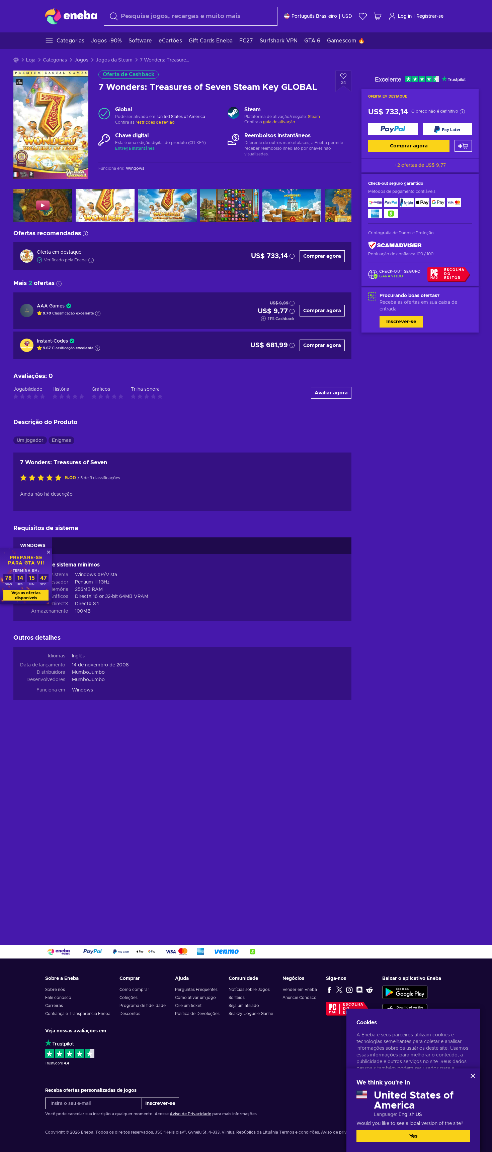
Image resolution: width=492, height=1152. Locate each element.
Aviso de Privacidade (190, 1114)
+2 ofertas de (420, 165)
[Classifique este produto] (42, 478)
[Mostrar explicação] (97, 313)
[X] (339, 990)
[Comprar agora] (393, 129)
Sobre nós (55, 990)
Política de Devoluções (197, 1014)
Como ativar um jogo (195, 998)
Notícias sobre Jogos (249, 990)
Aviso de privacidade (341, 1132)
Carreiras (54, 1006)
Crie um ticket (188, 1006)
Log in (405, 16)
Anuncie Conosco (299, 998)
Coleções (128, 998)
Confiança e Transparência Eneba (77, 1014)
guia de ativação (279, 122)
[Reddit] (369, 990)
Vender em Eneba (299, 990)
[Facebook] (329, 990)
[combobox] (190, 16)
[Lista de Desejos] (362, 16)
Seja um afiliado (244, 1006)
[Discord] (359, 990)
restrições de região (155, 122)
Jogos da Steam (114, 60)
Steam (314, 117)
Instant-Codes (52, 341)
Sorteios (237, 998)
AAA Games (51, 306)
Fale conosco (58, 998)
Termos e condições (299, 1132)
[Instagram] (349, 990)
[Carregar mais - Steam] (233, 113)
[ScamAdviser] (395, 245)
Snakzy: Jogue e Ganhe (251, 1014)
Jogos (81, 60)
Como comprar (134, 990)
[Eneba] (71, 16)
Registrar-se (429, 16)
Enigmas (61, 440)
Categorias (55, 60)
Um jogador (30, 440)
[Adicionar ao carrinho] (463, 146)
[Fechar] (473, 1075)
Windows (82, 690)
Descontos (129, 1014)
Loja (30, 60)
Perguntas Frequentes (196, 990)
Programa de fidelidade (142, 1006)
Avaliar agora (331, 392)
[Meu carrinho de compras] (377, 16)
